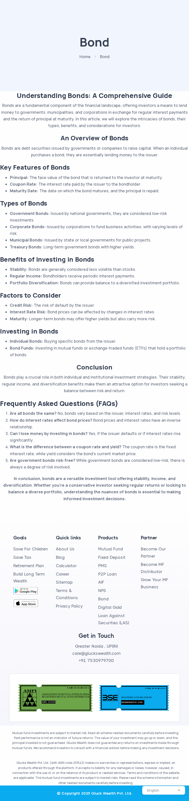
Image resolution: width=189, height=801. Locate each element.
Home (85, 56)
